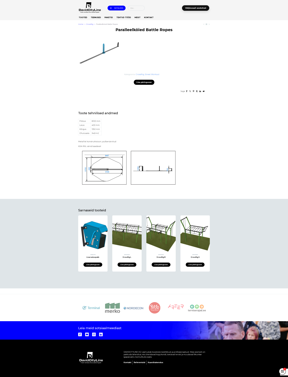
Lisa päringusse (144, 82)
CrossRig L (127, 257)
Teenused (96, 17)
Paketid (109, 17)
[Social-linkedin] (101, 334)
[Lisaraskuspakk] (93, 233)
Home (80, 24)
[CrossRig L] (127, 233)
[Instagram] (94, 334)
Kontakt (149, 17)
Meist (138, 17)
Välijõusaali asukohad (195, 8)
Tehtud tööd (123, 17)
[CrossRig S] (195, 233)
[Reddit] (203, 91)
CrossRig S (195, 257)
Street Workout (152, 74)
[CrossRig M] (161, 233)
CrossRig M (161, 257)
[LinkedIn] (200, 91)
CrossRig (89, 24)
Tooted (83, 17)
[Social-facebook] (80, 334)
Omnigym (93, 254)
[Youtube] (87, 334)
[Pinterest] (193, 91)
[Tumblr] (197, 91)
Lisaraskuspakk (93, 257)
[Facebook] (186, 91)
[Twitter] (190, 91)
